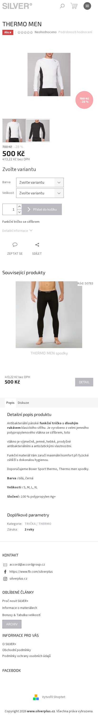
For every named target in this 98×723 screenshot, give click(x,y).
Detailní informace (15, 230)
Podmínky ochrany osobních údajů (26, 656)
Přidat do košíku (45, 209)
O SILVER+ (9, 644)
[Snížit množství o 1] (19, 212)
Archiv (12, 624)
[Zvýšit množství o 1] (19, 206)
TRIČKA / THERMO (37, 523)
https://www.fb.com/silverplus (31, 571)
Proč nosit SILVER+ (15, 601)
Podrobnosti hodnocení (75, 32)
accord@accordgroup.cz (27, 564)
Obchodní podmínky (16, 650)
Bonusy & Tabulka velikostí (21, 615)
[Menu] (87, 6)
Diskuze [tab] (23, 402)
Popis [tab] (10, 402)
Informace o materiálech (19, 608)
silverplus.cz (18, 578)
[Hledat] (62, 6)
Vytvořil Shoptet (53, 697)
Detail (84, 382)
